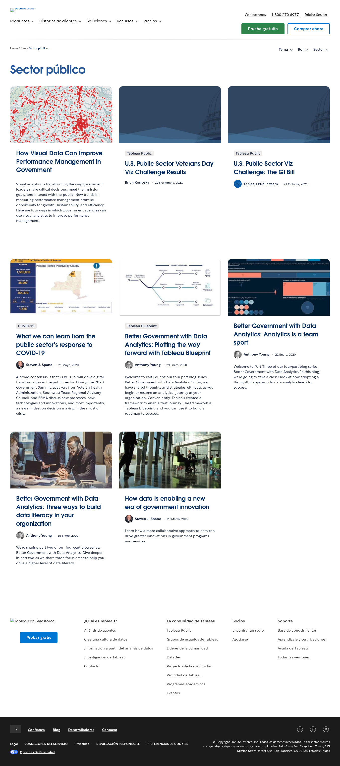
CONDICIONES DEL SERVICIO (46, 744)
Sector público (38, 48)
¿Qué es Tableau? (100, 621)
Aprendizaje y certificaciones (301, 639)
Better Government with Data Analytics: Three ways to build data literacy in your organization (58, 511)
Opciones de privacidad (37, 752)
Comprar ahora (308, 28)
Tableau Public (179, 630)
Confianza (36, 729)
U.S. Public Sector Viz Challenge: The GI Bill (264, 168)
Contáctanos (255, 14)
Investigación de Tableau (105, 657)
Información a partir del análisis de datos (118, 648)
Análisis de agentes (100, 630)
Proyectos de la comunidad (189, 666)
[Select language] (15, 729)
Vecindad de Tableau (184, 675)
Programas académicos (186, 684)
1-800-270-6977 (285, 14)
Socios (238, 621)
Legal (14, 744)
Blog (23, 48)
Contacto (91, 666)
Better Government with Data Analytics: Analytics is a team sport (276, 334)
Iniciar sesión (316, 14)
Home (14, 48)
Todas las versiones (293, 657)
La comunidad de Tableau (191, 621)
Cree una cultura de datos (105, 639)
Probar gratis (38, 637)
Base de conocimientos (297, 630)
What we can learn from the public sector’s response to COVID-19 (55, 344)
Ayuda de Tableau (293, 648)
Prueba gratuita (263, 28)
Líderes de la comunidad (187, 648)
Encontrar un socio (248, 630)
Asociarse (240, 639)
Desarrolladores (81, 729)
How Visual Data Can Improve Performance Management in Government (59, 161)
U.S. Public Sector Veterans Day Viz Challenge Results (169, 168)
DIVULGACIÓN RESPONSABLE (118, 744)
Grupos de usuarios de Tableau (193, 639)
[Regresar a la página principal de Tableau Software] (29, 8)
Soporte (285, 621)
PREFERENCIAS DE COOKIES (167, 744)
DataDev (174, 657)
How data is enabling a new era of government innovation (167, 503)
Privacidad (82, 744)
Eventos (173, 693)
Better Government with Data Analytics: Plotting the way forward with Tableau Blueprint (168, 344)
